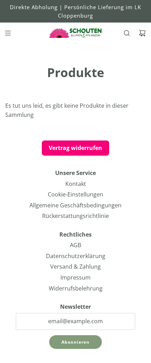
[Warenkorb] (142, 33)
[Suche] (126, 33)
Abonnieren (75, 342)
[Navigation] (7, 33)
